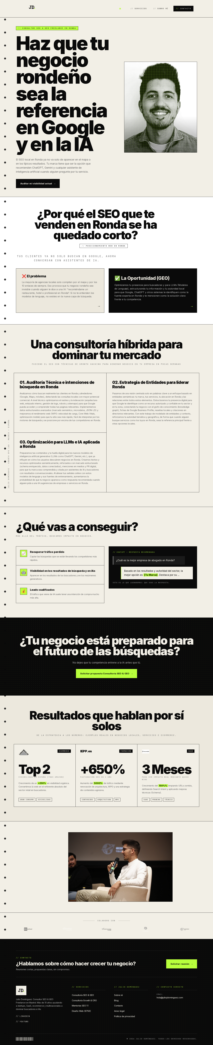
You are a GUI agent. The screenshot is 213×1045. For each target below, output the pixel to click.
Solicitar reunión (180, 964)
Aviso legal (119, 1011)
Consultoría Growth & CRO (84, 1000)
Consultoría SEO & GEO (83, 995)
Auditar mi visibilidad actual (36, 183)
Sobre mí (162, 9)
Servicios (141, 9)
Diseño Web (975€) (81, 1011)
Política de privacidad (124, 1016)
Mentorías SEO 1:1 (80, 1005)
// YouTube (22, 1021)
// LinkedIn (23, 1016)
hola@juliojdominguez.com (170, 997)
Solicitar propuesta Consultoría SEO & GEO (104, 673)
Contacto (185, 9)
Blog (116, 1000)
